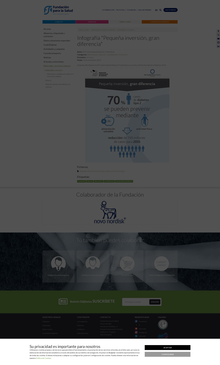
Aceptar (168, 347)
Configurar (168, 354)
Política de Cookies (43, 358)
